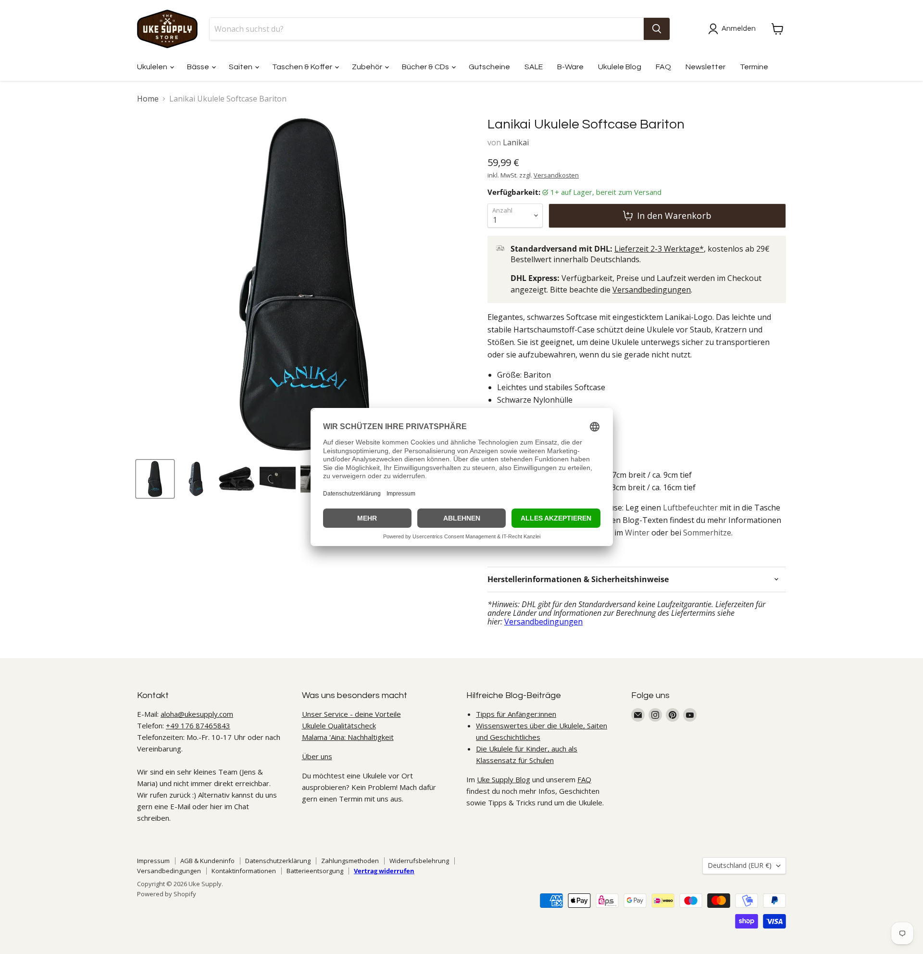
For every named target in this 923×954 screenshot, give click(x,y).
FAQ (663, 67)
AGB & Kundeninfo (207, 860)
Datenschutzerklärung (278, 860)
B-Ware (570, 67)
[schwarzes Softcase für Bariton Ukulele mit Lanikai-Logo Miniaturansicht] (155, 479)
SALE (533, 67)
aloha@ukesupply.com (197, 714)
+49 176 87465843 (198, 725)
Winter (637, 532)
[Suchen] (657, 29)
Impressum (153, 860)
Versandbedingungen (651, 289)
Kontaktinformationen (244, 870)
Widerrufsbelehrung (419, 860)
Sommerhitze (707, 532)
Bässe (199, 67)
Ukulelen (153, 67)
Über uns (317, 756)
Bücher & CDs (426, 67)
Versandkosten (556, 175)
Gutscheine (489, 67)
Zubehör (368, 67)
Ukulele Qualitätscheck (339, 725)
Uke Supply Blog (503, 779)
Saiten (241, 67)
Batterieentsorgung (315, 870)
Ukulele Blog (619, 67)
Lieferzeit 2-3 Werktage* (659, 248)
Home (148, 98)
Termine (754, 67)
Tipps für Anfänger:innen (516, 714)
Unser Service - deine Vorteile (351, 714)
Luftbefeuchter (690, 507)
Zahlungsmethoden (350, 860)
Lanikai (516, 142)
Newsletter (705, 67)
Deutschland (740, 865)
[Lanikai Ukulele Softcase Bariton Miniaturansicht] (278, 479)
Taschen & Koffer (303, 67)
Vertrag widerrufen (384, 870)
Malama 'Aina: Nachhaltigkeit (348, 737)
